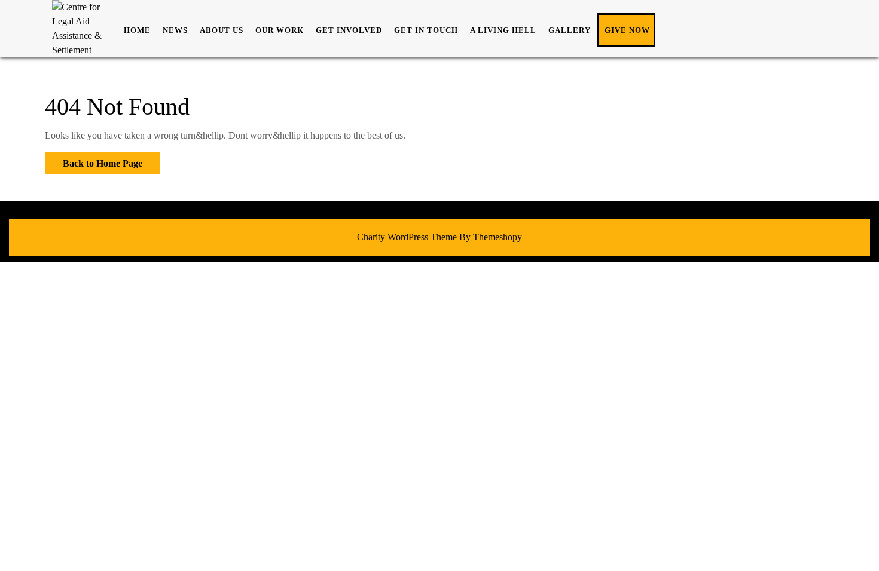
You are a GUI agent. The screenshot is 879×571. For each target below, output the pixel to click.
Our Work (279, 30)
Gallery (569, 30)
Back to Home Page (93, 160)
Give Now (627, 30)
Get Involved (349, 30)
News (175, 30)
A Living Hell (503, 30)
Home (137, 30)
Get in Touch (426, 30)
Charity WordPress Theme (407, 237)
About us (221, 30)
